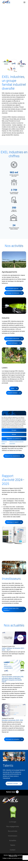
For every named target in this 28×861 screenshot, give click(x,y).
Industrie (5, 318)
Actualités (12, 840)
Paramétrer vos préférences (14, 438)
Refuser (14, 434)
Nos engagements (12, 826)
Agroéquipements (9, 272)
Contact (12, 850)
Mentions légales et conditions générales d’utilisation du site (13, 856)
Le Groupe (12, 822)
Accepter (14, 430)
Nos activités (14, 246)
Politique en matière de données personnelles (13, 858)
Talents (12, 845)
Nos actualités (14, 625)
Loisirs (4, 368)
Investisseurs (11, 579)
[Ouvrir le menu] (24, 2)
